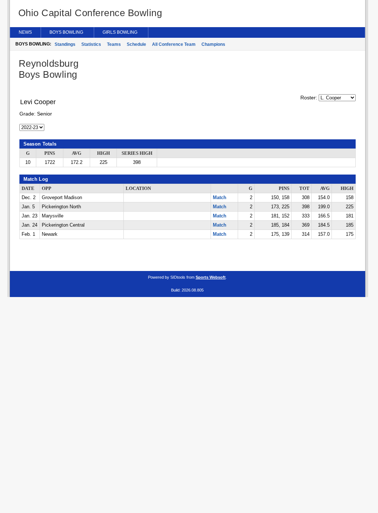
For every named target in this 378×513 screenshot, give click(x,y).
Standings (65, 44)
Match (219, 197)
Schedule (136, 44)
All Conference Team (174, 44)
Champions (213, 44)
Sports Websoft (211, 277)
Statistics (91, 44)
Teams (114, 44)
